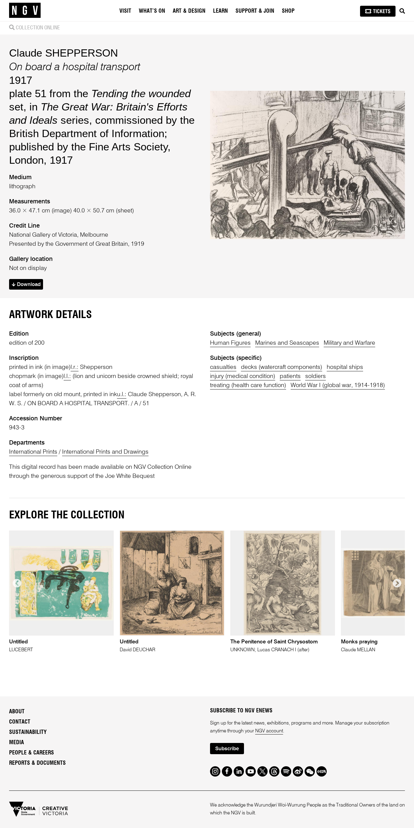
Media (16, 742)
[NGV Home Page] (25, 10)
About (17, 712)
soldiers (315, 376)
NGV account (269, 731)
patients (290, 376)
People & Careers (31, 753)
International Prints (33, 452)
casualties (223, 367)
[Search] (402, 11)
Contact (19, 722)
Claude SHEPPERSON (63, 53)
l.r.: (74, 367)
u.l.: (121, 395)
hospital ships (345, 367)
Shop (288, 11)
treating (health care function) (248, 386)
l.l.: (67, 376)
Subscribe (227, 748)
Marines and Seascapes (287, 343)
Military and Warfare (349, 343)
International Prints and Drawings (105, 452)
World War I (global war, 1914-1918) (338, 386)
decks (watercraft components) (281, 367)
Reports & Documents (37, 763)
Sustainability (28, 732)
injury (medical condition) (242, 376)
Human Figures (230, 343)
